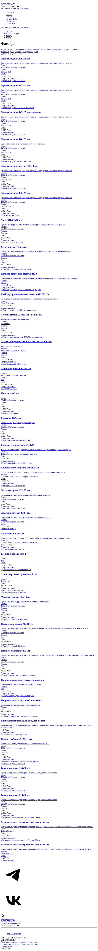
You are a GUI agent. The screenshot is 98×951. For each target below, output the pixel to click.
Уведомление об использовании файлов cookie (20, 944)
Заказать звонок (7, 8)
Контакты (10, 21)
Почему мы (10, 12)
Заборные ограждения (56, 49)
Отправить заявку (21, 8)
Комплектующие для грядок (26, 761)
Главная (9, 31)
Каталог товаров (12, 33)
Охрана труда (6, 946)
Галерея (9, 17)
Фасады (9, 36)
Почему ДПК (11, 19)
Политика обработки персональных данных (19, 942)
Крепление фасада (15, 590)
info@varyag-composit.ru (10, 923)
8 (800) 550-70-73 (8, 4)
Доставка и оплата (13, 934)
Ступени (18, 49)
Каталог (9, 15)
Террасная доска (7, 49)
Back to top (6, 949)
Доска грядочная (72, 49)
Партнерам (10, 23)
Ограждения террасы (31, 49)
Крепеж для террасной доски (26, 52)
